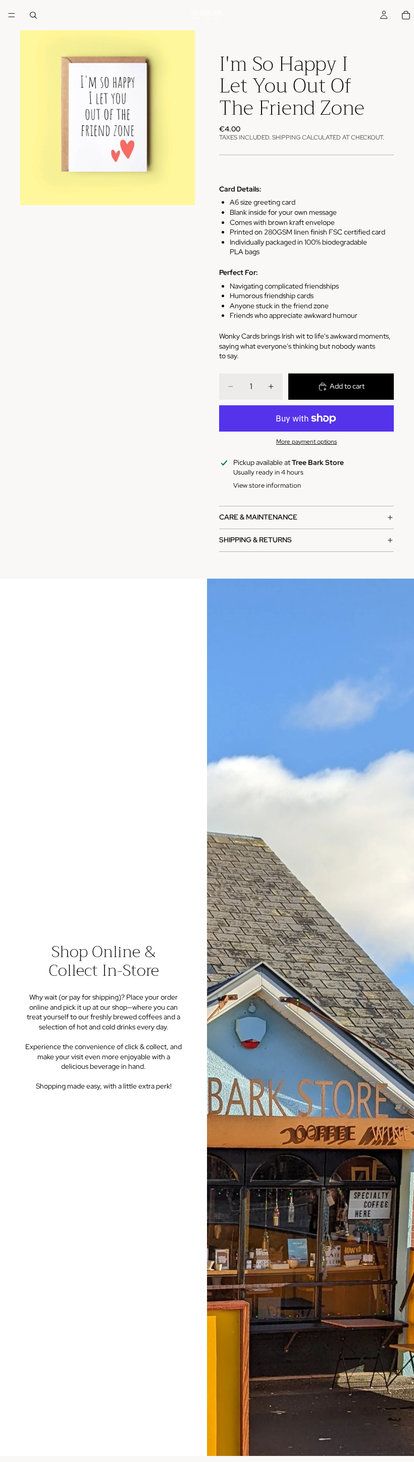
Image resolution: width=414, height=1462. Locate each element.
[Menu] (11, 15)
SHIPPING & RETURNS (255, 539)
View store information (267, 485)
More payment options (306, 442)
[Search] (33, 15)
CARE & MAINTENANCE (258, 517)
